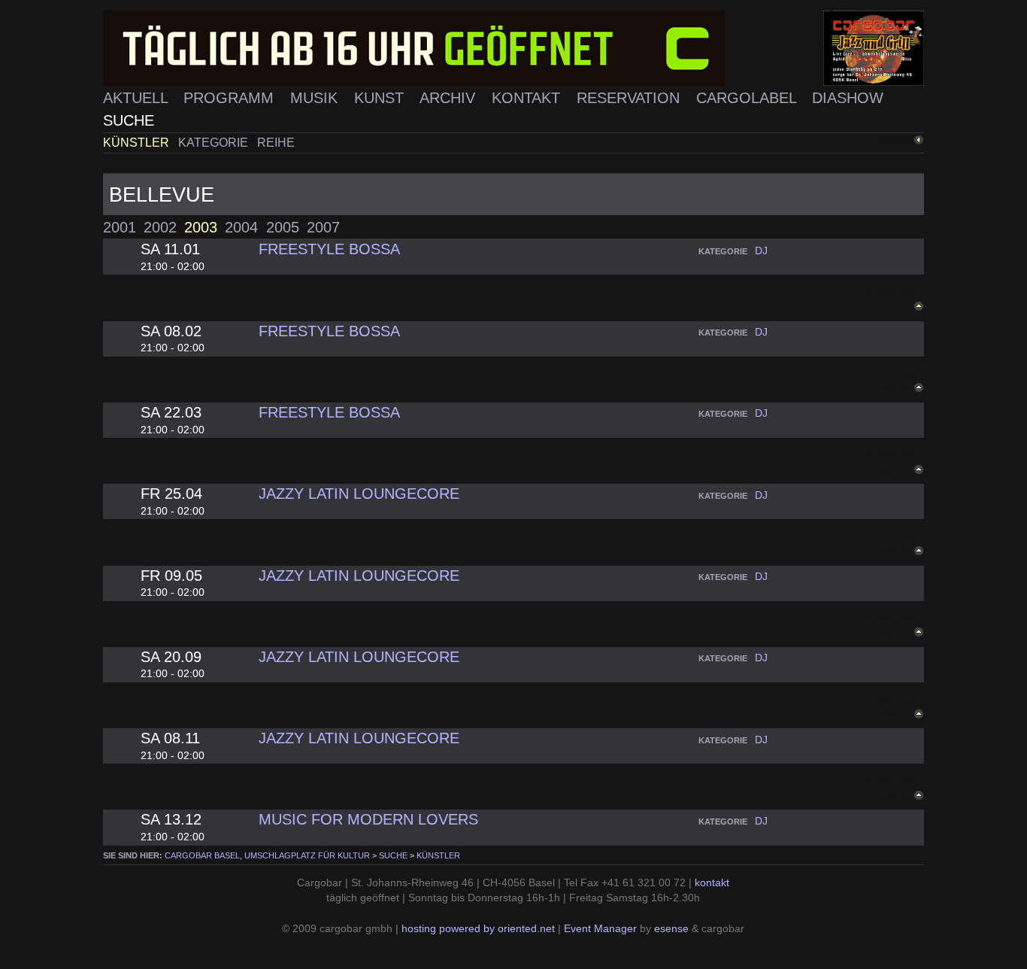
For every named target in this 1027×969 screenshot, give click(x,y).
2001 (119, 226)
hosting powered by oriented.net (478, 928)
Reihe (276, 142)
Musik (316, 97)
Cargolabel (748, 97)
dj (761, 251)
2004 (241, 226)
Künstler (137, 142)
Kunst (381, 97)
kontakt (712, 883)
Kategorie (214, 142)
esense (671, 928)
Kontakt (528, 97)
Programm (230, 97)
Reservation (630, 97)
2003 (200, 226)
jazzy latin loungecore (359, 493)
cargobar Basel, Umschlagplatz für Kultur (267, 855)
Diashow (847, 97)
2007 (323, 226)
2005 (282, 226)
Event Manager (600, 928)
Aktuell (137, 97)
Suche (128, 120)
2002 (160, 226)
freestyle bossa (329, 248)
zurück (896, 141)
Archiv (450, 97)
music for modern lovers (368, 819)
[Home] (514, 49)
